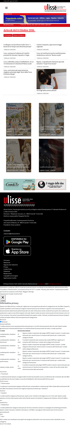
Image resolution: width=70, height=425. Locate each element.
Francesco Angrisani (12, 134)
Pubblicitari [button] (3, 403)
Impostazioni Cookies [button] (7, 294)
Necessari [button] (3, 320)
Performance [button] (4, 381)
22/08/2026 (21, 170)
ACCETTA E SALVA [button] (5, 424)
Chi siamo (7, 260)
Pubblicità (7, 271)
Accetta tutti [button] (18, 294)
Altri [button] (1, 414)
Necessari (4, 322)
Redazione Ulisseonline (12, 170)
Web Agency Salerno (54, 284)
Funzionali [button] (3, 372)
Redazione (7, 263)
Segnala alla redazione (11, 265)
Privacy (6, 267)
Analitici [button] (2, 391)
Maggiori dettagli (28, 292)
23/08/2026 (53, 134)
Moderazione (8, 274)
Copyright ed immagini (11, 276)
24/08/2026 (20, 134)
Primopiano (8, 35)
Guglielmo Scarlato (44, 170)
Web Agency (41, 284)
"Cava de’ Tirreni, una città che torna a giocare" (29, 25)
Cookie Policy (8, 269)
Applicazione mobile (10, 278)
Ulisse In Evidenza (19, 35)
